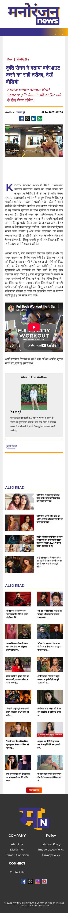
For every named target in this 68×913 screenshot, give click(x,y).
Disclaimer (17, 849)
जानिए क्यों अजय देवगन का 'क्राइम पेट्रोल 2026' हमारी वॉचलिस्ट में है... (17, 614)
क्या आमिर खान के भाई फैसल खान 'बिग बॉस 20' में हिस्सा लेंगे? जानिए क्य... (17, 646)
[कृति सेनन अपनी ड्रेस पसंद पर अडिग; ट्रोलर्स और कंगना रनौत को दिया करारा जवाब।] (19, 523)
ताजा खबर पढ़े (34, 790)
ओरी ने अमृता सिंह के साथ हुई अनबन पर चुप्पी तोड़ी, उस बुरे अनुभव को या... (48, 679)
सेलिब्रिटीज (23, 59)
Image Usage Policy (51, 849)
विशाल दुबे (21, 112)
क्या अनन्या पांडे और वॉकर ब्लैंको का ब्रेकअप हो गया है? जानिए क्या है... (18, 777)
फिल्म (9, 59)
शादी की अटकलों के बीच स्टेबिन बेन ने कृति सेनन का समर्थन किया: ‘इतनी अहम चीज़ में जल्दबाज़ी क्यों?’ (49, 562)
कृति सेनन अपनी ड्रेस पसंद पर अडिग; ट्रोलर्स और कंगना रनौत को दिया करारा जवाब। (50, 519)
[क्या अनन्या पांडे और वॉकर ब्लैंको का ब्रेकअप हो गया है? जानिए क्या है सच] (18, 762)
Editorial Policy (51, 844)
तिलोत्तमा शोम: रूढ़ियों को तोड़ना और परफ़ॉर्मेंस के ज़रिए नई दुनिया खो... (49, 712)
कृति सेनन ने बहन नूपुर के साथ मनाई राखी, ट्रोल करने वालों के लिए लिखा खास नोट (48, 498)
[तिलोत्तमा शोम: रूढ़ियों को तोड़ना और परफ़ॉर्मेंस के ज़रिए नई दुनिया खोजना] (50, 697)
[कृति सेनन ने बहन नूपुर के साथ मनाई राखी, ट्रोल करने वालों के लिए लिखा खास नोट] (19, 502)
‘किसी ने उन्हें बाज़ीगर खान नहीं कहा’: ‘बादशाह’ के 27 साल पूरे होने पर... (17, 712)
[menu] (59, 32)
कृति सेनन (11, 446)
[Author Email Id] (23, 412)
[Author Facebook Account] (28, 412)
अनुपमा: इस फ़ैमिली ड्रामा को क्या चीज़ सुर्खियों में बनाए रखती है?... (48, 744)
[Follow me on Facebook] (28, 112)
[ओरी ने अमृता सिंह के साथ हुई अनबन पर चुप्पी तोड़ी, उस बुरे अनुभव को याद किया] (50, 664)
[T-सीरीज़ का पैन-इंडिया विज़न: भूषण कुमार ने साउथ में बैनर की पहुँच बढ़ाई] (18, 729)
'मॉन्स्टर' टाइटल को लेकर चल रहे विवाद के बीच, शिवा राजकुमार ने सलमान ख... (49, 646)
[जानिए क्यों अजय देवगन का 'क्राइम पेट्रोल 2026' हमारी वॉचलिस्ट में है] (18, 599)
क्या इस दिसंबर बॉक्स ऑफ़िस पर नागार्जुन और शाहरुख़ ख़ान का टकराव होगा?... (49, 614)
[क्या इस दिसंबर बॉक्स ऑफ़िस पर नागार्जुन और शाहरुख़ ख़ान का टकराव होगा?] (50, 599)
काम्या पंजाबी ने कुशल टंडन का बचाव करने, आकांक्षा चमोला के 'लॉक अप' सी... (17, 679)
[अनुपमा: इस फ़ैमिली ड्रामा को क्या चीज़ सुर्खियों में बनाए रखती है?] (50, 729)
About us (17, 844)
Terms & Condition (17, 855)
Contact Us (17, 872)
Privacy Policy (51, 855)
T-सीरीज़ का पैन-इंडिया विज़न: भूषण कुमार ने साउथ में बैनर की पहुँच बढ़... (17, 744)
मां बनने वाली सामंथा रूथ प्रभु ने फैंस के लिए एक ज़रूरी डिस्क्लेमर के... (49, 777)
